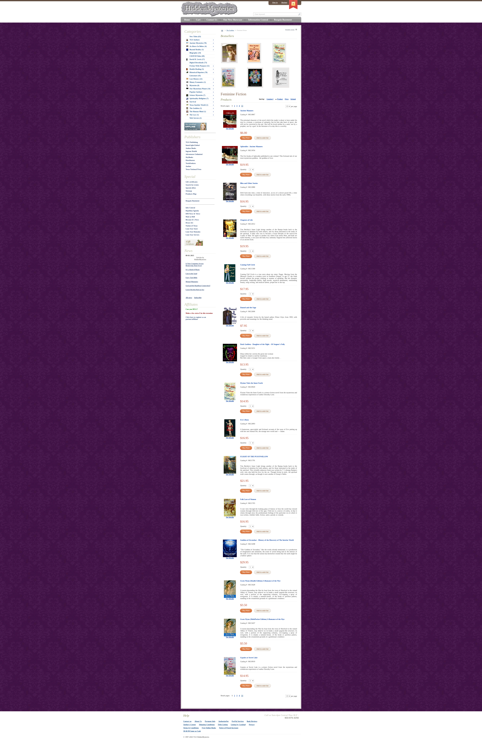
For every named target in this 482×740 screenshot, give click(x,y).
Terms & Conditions (191, 728)
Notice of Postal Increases (228, 728)
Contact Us (211, 19)
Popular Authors (196, 92)
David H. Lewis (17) (197, 59)
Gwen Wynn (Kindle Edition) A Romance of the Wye (260, 581)
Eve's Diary (244, 420)
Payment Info (210, 721)
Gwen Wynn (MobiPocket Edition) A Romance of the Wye (262, 619)
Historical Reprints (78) (198, 72)
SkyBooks (189, 157)
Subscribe (197, 298)
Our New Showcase (232, 19)
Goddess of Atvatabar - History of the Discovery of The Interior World (267, 540)
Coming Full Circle (247, 265)
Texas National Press (193, 169)
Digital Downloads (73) (198, 63)
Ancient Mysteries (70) (198, 43)
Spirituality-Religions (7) (199, 98)
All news (189, 298)
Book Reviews (252, 721)
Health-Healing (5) (197, 69)
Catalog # (270, 99)
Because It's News (192, 220)
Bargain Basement (192, 201)
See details (230, 129)
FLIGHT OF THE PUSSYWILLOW (254, 457)
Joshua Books (191, 148)
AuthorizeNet (223, 721)
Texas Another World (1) (199, 105)
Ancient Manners (246, 111)
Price (287, 99)
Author (188, 166)
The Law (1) (194, 115)
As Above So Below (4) (198, 46)
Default (293, 99)
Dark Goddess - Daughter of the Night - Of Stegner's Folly (262, 344)
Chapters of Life (246, 220)
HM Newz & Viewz (193, 214)
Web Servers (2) (196, 118)
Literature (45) (195, 76)
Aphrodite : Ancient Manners (251, 146)
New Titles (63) (195, 37)
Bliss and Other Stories (249, 183)
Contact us (187, 721)
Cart (198, 19)
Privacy (252, 725)
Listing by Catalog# (238, 725)
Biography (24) (195, 53)
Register (284, 3)
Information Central (258, 19)
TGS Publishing (192, 142)
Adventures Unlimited (194, 154)
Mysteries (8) (194, 85)
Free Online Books (209, 728)
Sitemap (189, 191)
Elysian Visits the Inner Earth (251, 383)
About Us (198, 721)
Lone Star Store (192, 229)
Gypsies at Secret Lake (248, 658)
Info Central (190, 208)
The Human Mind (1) (198, 112)
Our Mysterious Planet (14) (200, 89)
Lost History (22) (196, 79)
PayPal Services (238, 721)
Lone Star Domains (193, 232)
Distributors (190, 160)
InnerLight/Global (193, 145)
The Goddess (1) (196, 108)
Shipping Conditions (207, 725)
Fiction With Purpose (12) (199, 66)
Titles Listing (223, 725)
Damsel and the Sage (248, 308)
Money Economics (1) (198, 82)
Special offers (191, 188)
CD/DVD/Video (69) (197, 56)
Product (280, 99)
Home (187, 19)
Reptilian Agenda (192, 211)
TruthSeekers (191, 163)
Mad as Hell (190, 217)
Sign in (275, 3)
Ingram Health (191, 151)
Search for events (192, 185)
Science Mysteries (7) (197, 95)
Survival (193, 102)
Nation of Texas (191, 226)
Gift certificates (191, 182)
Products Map (191, 194)
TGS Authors (195, 40)
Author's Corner (189, 725)
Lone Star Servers (192, 235)
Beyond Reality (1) (197, 50)
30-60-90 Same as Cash (192, 731)
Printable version (289, 29)
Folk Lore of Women (248, 499)
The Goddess (230, 30)
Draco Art (189, 223)
